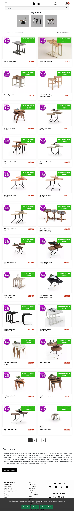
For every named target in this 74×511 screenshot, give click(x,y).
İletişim (31, 490)
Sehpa (13, 32)
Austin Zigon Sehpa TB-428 (45, 129)
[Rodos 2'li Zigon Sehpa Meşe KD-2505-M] (55, 81)
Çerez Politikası (33, 494)
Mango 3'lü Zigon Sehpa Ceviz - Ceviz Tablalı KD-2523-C (45, 230)
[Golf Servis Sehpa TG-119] (19, 148)
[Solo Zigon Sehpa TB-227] (19, 249)
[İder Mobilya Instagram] (50, 487)
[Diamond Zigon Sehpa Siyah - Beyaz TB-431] (55, 282)
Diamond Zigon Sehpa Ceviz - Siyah (46, 263)
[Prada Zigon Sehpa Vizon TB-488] (19, 282)
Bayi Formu (32, 488)
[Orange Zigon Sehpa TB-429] (19, 182)
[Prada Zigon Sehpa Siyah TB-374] (19, 316)
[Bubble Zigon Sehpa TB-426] (55, 182)
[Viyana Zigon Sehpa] (19, 81)
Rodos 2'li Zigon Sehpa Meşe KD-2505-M (46, 95)
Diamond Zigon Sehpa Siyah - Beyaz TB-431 (46, 296)
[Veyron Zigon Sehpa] (55, 416)
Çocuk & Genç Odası (10, 492)
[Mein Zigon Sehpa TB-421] (55, 148)
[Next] (32, 81)
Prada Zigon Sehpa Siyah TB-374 (9, 330)
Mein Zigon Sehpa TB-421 (46, 162)
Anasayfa (8, 32)
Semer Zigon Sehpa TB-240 (9, 129)
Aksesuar (6, 496)
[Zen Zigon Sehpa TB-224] (19, 382)
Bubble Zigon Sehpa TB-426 (45, 196)
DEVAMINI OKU (9, 470)
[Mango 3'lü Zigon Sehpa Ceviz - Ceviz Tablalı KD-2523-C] (55, 215)
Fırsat (5, 497)
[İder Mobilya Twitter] (61, 487)
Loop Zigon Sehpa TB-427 (10, 430)
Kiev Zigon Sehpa (45, 363)
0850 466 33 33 (59, 497)
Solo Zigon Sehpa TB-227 (10, 263)
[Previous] (5, 81)
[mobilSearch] (66, 8)
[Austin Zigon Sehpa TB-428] (55, 115)
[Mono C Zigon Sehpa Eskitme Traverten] (19, 48)
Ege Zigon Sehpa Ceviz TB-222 (46, 396)
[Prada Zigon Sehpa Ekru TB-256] (55, 315)
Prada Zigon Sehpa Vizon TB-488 (9, 296)
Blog (30, 496)
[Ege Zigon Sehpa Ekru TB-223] (19, 349)
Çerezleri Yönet (46, 507)
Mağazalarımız (33, 487)
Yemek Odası (8, 484)
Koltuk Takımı (8, 488)
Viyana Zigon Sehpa (9, 95)
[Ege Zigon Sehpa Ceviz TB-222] (55, 382)
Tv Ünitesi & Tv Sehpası (10, 490)
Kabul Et (25, 507)
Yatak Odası (7, 486)
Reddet (35, 507)
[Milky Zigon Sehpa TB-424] (19, 215)
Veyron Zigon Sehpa (45, 429)
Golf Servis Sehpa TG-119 (10, 162)
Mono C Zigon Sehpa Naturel (46, 62)
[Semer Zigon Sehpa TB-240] (19, 115)
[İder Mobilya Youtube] (67, 487)
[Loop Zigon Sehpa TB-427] (19, 416)
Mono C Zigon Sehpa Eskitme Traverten (10, 62)
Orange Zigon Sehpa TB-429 (10, 196)
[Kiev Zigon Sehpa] (55, 349)
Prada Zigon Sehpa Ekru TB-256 (45, 330)
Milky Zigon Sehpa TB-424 (10, 229)
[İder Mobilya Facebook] (56, 487)
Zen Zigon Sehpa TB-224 (10, 396)
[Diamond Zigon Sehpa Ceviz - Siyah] (55, 249)
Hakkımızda (32, 492)
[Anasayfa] (37, 3)
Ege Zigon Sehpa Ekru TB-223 (10, 363)
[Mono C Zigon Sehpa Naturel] (55, 48)
